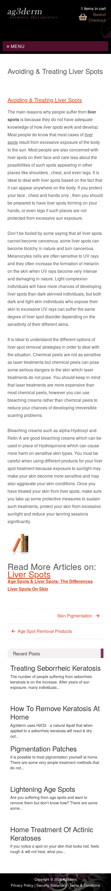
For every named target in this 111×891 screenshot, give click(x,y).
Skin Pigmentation (74, 616)
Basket (99, 14)
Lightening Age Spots (42, 789)
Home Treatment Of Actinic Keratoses (51, 833)
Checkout (97, 20)
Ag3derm (70, 879)
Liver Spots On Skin (28, 589)
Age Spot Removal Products (45, 631)
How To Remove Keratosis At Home (55, 712)
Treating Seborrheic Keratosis (55, 668)
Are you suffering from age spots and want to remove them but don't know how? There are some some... (54, 803)
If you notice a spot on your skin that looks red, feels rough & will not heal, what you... (54, 848)
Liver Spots (29, 574)
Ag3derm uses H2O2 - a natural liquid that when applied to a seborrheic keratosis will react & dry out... (51, 730)
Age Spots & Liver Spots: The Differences (50, 581)
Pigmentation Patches (43, 748)
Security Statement (51, 885)
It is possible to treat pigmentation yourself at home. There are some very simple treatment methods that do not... (54, 762)
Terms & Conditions (85, 885)
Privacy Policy (22, 885)
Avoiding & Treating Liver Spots (45, 100)
